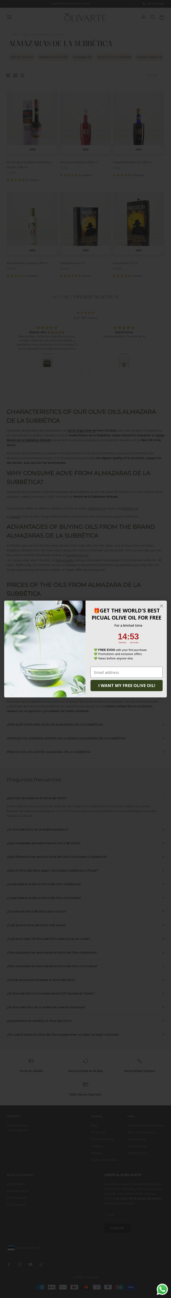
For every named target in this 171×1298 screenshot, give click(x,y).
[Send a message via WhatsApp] (162, 1289)
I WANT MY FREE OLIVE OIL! (126, 685)
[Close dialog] (161, 606)
